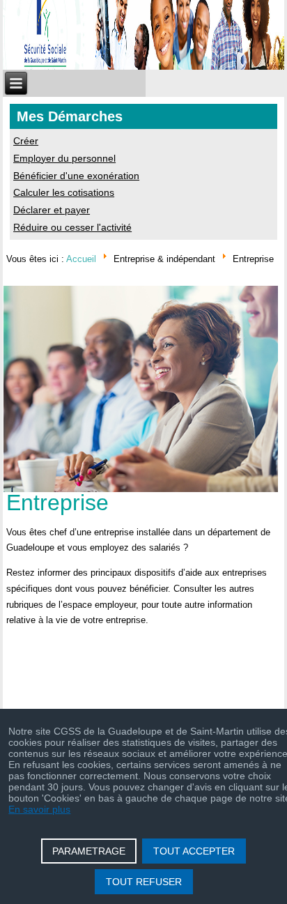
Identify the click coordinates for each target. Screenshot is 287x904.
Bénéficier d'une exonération (76, 175)
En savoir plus (39, 809)
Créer (25, 140)
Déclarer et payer (51, 209)
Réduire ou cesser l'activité (72, 227)
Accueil (81, 258)
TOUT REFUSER (144, 881)
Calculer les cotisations (63, 192)
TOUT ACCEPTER (194, 851)
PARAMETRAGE (88, 851)
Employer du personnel (64, 158)
